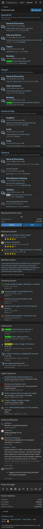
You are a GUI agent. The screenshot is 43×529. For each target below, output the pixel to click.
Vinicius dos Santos (23, 267)
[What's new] (36, 2)
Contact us (5, 519)
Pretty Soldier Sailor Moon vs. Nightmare (19, 28)
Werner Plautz (15, 263)
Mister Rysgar (17, 271)
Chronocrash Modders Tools (15, 384)
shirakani (19, 269)
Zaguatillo (38, 506)
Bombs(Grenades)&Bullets (14, 363)
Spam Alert (9, 174)
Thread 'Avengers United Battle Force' (18, 291)
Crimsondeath (5, 263)
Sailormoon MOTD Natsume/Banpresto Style (21, 123)
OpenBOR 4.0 (10, 52)
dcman (28, 263)
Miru (22, 105)
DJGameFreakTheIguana (12, 438)
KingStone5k (31, 265)
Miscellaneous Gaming (16, 178)
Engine (9, 46)
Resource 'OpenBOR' (12, 242)
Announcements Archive (17, 201)
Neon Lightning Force (16, 336)
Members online (8, 260)
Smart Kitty (26, 174)
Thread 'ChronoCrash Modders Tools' (18, 299)
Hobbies (10, 189)
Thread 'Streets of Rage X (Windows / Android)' (22, 284)
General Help (7, 111)
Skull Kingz (26, 269)
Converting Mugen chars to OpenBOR (18, 91)
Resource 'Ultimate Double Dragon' (17, 235)
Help (34, 519)
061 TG (33, 269)
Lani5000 (33, 267)
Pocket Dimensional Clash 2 (19, 61)
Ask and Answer (9, 367)
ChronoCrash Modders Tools (15, 146)
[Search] (40, 2)
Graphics (10, 118)
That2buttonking (6, 271)
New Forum (10, 206)
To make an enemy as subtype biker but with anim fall (23, 40)
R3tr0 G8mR (13, 265)
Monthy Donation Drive (11, 213)
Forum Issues (12, 168)
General (5, 152)
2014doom (7, 423)
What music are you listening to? (19, 195)
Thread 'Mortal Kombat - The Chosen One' (20, 316)
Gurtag (36, 164)
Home (4, 521)
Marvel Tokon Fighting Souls (15, 183)
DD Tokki (26, 30)
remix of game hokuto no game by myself (20, 393)
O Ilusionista (22, 63)
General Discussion (15, 23)
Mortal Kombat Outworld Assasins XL (18, 377)
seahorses (4, 267)
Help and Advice (13, 35)
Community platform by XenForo (19, 525)
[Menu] (3, 2)
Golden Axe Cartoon (12, 164)
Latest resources (8, 373)
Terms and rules (15, 519)
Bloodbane (21, 42)
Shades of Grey (8, 516)
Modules (10, 56)
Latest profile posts (9, 419)
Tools (8, 141)
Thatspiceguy (22, 265)
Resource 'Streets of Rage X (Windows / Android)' (23, 249)
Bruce (26, 52)
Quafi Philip (5, 265)
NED (36, 81)
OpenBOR (6, 15)
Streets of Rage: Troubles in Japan (17, 400)
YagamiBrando (26, 185)
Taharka (7, 447)
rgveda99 (25, 125)
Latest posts (6, 326)
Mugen (4, 69)
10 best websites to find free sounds (18, 134)
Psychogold (35, 263)
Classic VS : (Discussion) (13, 81)
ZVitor (14, 447)
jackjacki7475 (8, 468)
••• (41, 427)
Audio (9, 129)
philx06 (23, 263)
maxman (37, 146)
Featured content (8, 231)
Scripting (7, 360)
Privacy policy (26, 519)
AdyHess (17, 136)
